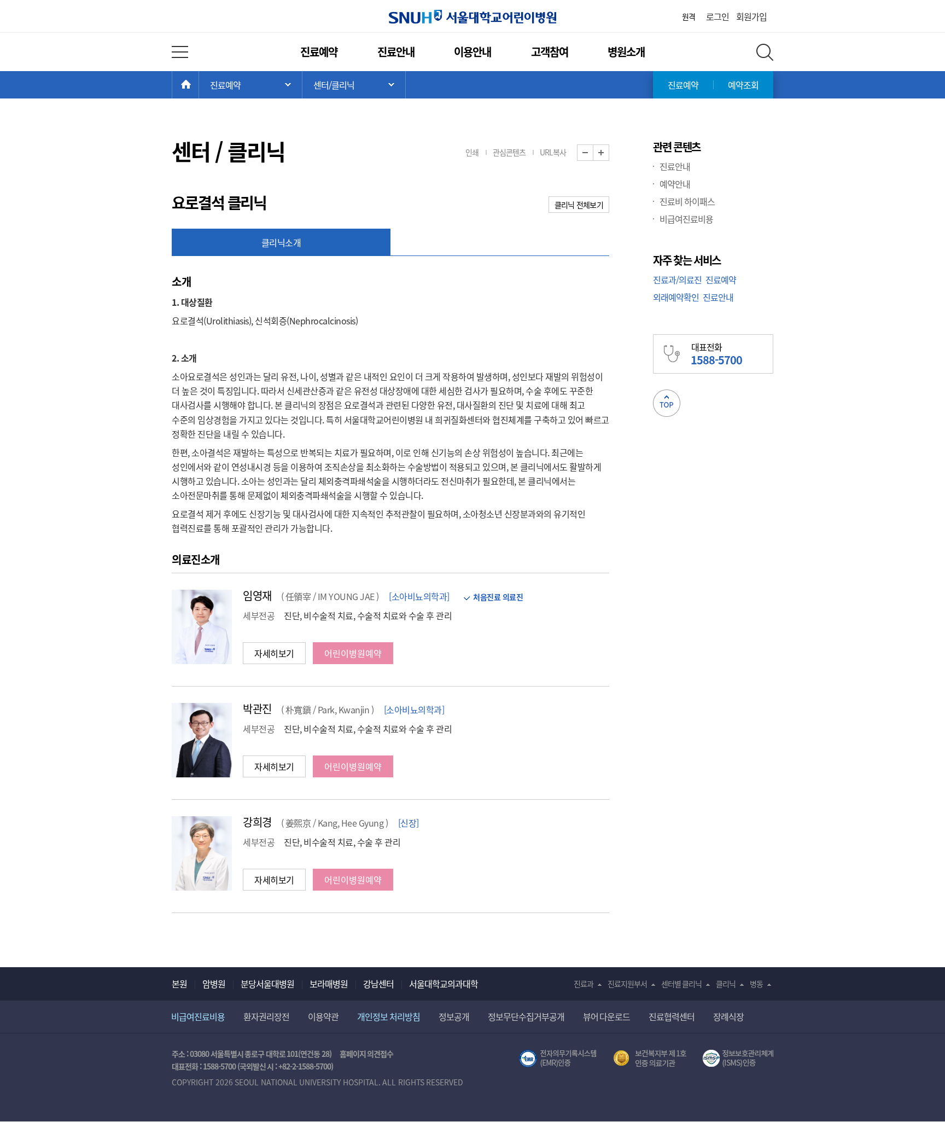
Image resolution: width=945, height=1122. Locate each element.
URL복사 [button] (553, 152)
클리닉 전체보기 (579, 204)
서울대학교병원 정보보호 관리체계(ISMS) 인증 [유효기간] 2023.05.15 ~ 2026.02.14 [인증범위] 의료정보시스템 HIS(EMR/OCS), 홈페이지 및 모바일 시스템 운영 (738, 1058)
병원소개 (626, 52)
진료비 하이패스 (687, 201)
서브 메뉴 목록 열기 (353, 84)
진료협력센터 (672, 1016)
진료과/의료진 (677, 279)
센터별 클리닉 (681, 983)
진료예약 (318, 52)
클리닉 (726, 983)
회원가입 (751, 16)
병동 (756, 983)
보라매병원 (329, 983)
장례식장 (728, 1016)
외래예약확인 (676, 297)
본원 (179, 983)
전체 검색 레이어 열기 (764, 52)
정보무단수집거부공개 (526, 1016)
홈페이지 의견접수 (367, 1053)
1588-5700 (219, 1066)
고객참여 (549, 52)
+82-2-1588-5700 (304, 1066)
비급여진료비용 (686, 218)
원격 (688, 16)
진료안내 (396, 52)
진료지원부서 (627, 983)
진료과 (583, 983)
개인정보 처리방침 (388, 1016)
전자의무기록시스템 (557, 1058)
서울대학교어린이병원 (472, 17)
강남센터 (378, 983)
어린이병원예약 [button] (353, 653)
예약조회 (743, 84)
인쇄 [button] (472, 152)
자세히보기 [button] (274, 653)
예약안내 (675, 183)
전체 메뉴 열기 (180, 52)
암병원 (213, 983)
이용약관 (323, 1016)
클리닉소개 (281, 242)
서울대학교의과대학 (443, 983)
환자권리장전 (266, 1016)
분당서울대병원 (267, 983)
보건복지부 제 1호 (650, 1058)
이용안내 (472, 52)
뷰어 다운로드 (607, 1016)
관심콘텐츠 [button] (509, 152)
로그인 (717, 16)
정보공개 (454, 1016)
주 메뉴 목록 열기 (250, 84)
